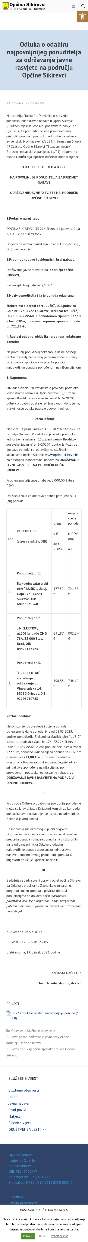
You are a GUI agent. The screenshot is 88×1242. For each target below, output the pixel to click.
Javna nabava (19, 1103)
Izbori (13, 1096)
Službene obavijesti (41, 1030)
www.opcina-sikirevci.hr (61, 454)
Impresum (16, 1196)
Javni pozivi (17, 1109)
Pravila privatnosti (23, 1203)
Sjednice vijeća (20, 1122)
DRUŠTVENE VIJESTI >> (27, 1129)
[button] (82, 16)
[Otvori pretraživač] (83, 6)
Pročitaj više (59, 1236)
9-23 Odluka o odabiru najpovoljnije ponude (43, 1013)
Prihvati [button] (27, 1236)
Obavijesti (18, 1030)
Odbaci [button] (43, 1236)
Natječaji (15, 1116)
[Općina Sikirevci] (24, 6)
